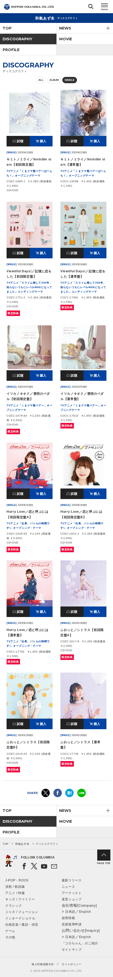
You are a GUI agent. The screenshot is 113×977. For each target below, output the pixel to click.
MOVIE (65, 39)
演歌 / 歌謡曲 (15, 887)
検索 (90, 7)
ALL (40, 79)
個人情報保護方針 (43, 964)
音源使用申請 (72, 924)
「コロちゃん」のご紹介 (80, 943)
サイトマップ (72, 949)
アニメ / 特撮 (15, 893)
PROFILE (11, 49)
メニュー (104, 7)
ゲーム (10, 931)
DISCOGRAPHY (17, 39)
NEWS (65, 28)
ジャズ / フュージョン (21, 912)
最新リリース (72, 880)
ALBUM (54, 79)
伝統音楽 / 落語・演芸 (21, 924)
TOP (7, 28)
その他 (10, 937)
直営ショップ (72, 899)
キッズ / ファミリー (20, 899)
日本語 (70, 912)
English (85, 912)
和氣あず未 (22, 843)
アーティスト (72, 893)
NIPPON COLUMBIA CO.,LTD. (29, 7)
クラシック (13, 905)
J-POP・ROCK (17, 880)
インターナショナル (20, 918)
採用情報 (68, 918)
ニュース (68, 887)
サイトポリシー (71, 964)
